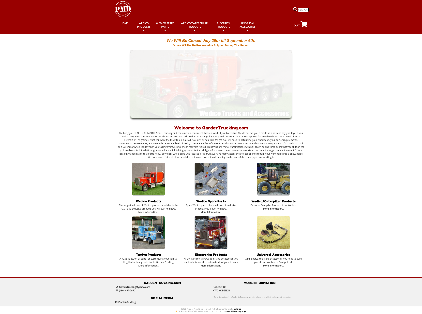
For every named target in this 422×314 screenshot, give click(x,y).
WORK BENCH (222, 290)
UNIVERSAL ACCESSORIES (248, 24)
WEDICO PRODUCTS (144, 24)
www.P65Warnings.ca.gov (236, 311)
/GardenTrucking (127, 302)
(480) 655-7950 (127, 290)
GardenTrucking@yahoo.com (134, 287)
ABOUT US (220, 287)
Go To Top (237, 309)
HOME (124, 23)
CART (297, 25)
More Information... (148, 212)
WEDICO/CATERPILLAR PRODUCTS (194, 24)
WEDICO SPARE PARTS (165, 24)
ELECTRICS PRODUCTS (223, 24)
